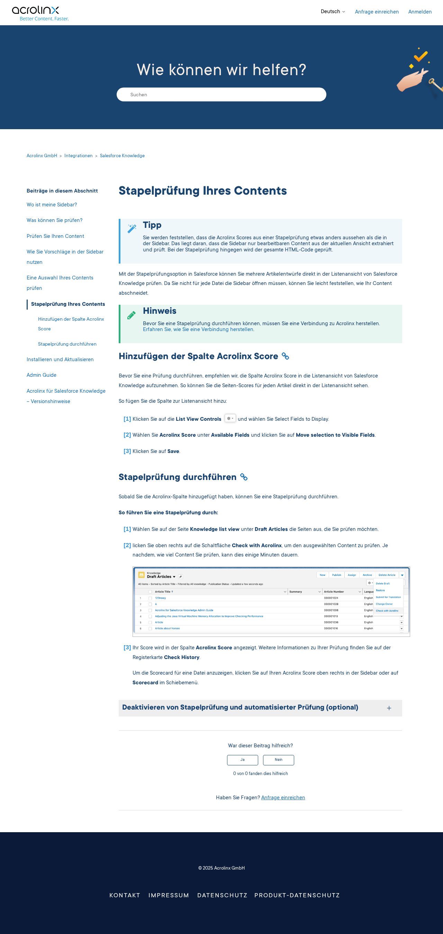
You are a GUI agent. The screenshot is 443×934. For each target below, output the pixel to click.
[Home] (40, 12)
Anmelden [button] (420, 12)
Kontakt (125, 895)
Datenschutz (222, 895)
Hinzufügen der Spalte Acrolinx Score (71, 324)
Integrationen (78, 156)
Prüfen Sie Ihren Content (55, 237)
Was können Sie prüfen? (54, 221)
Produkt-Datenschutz (297, 895)
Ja (243, 760)
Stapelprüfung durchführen (67, 344)
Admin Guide (41, 376)
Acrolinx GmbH (42, 156)
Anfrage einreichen (377, 12)
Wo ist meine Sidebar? (52, 205)
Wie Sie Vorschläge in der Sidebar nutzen (65, 257)
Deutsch (331, 12)
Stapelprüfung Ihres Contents (68, 305)
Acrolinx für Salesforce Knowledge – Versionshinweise (66, 397)
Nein (278, 760)
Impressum (168, 895)
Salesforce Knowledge (122, 156)
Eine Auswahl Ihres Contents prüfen (60, 284)
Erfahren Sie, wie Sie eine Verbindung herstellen (198, 330)
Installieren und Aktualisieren (60, 360)
